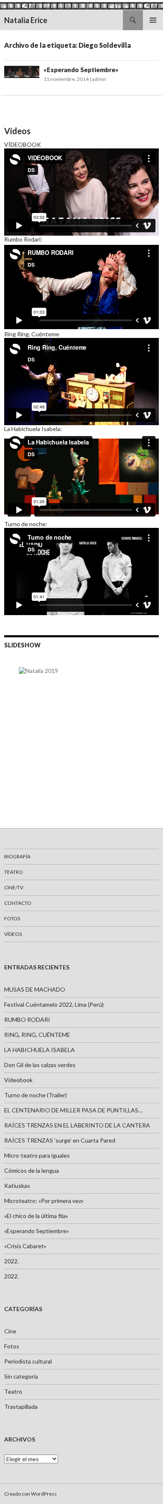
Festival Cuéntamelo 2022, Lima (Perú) (54, 1004)
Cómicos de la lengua (31, 1170)
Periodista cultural (28, 1361)
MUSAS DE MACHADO (34, 989)
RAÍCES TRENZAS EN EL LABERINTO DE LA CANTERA (77, 1125)
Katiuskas (17, 1185)
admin (99, 79)
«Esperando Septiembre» (80, 69)
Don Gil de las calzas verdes (40, 1064)
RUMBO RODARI (27, 1019)
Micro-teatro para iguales (37, 1155)
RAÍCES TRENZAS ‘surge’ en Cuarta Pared (59, 1140)
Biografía (17, 856)
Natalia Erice (25, 20)
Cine (10, 1331)
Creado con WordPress (30, 1494)
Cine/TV (13, 887)
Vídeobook (18, 1079)
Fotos (12, 918)
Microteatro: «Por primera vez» (44, 1200)
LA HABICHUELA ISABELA (39, 1049)
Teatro (13, 872)
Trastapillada (21, 1406)
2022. (11, 1261)
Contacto (17, 903)
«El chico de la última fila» (36, 1215)
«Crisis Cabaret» (25, 1245)
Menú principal (153, 20)
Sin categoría (21, 1376)
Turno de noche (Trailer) (35, 1095)
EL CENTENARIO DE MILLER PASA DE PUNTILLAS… (73, 1110)
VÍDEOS (13, 934)
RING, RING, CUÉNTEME (37, 1034)
